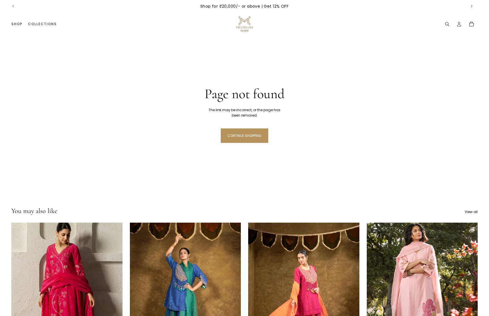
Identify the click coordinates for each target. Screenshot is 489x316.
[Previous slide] (13, 6)
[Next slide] (471, 6)
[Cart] (471, 24)
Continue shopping (244, 135)
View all (471, 211)
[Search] (447, 24)
